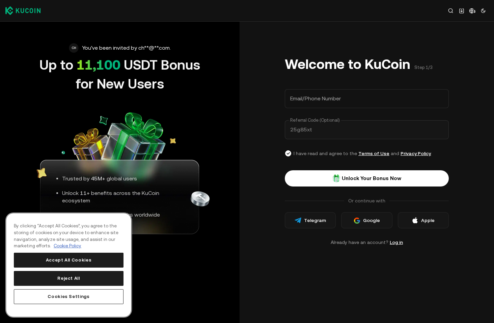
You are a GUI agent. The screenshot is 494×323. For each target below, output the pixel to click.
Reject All (68, 278)
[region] (68, 265)
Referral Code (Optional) (315, 120)
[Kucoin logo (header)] (22, 10)
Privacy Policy (416, 153)
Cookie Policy (67, 245)
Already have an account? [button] (367, 242)
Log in (396, 242)
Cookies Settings (69, 296)
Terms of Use (373, 153)
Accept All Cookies (69, 260)
